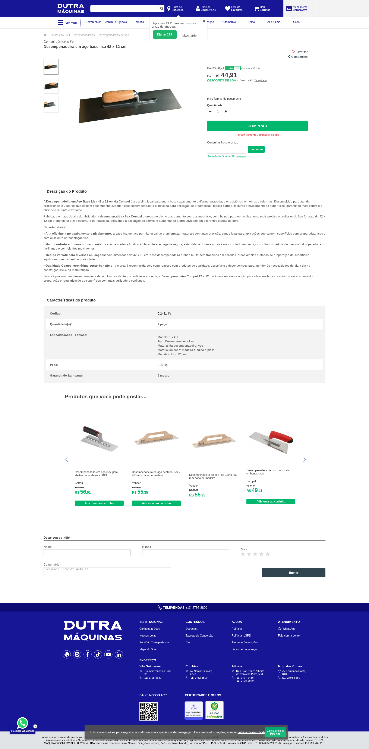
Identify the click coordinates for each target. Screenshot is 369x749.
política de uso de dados (254, 732)
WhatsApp (289, 628)
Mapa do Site (147, 649)
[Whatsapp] (67, 654)
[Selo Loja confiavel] (194, 710)
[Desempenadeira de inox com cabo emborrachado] (271, 461)
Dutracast (192, 628)
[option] (130, 102)
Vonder (136, 483)
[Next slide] (304, 460)
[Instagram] (77, 654)
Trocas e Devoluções (245, 642)
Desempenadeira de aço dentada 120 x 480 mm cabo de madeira (156, 473)
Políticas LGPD (241, 635)
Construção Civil (60, 35)
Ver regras (241, 156)
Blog (188, 642)
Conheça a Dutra (149, 628)
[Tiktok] (98, 654)
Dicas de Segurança (244, 649)
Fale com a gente (289, 635)
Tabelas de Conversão (199, 635)
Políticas (237, 628)
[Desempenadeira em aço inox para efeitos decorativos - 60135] (99, 459)
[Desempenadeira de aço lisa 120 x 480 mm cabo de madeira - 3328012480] (213, 462)
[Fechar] (35, 726)
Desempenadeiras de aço (113, 35)
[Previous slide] (67, 460)
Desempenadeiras (84, 35)
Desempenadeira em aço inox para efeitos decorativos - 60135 (96, 473)
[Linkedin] (119, 654)
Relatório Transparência (154, 642)
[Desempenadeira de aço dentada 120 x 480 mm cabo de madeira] (156, 459)
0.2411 (66, 41)
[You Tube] (108, 654)
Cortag (79, 483)
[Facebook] (87, 654)
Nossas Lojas (147, 635)
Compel (49, 41)
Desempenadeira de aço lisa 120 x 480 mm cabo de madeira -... (213, 476)
